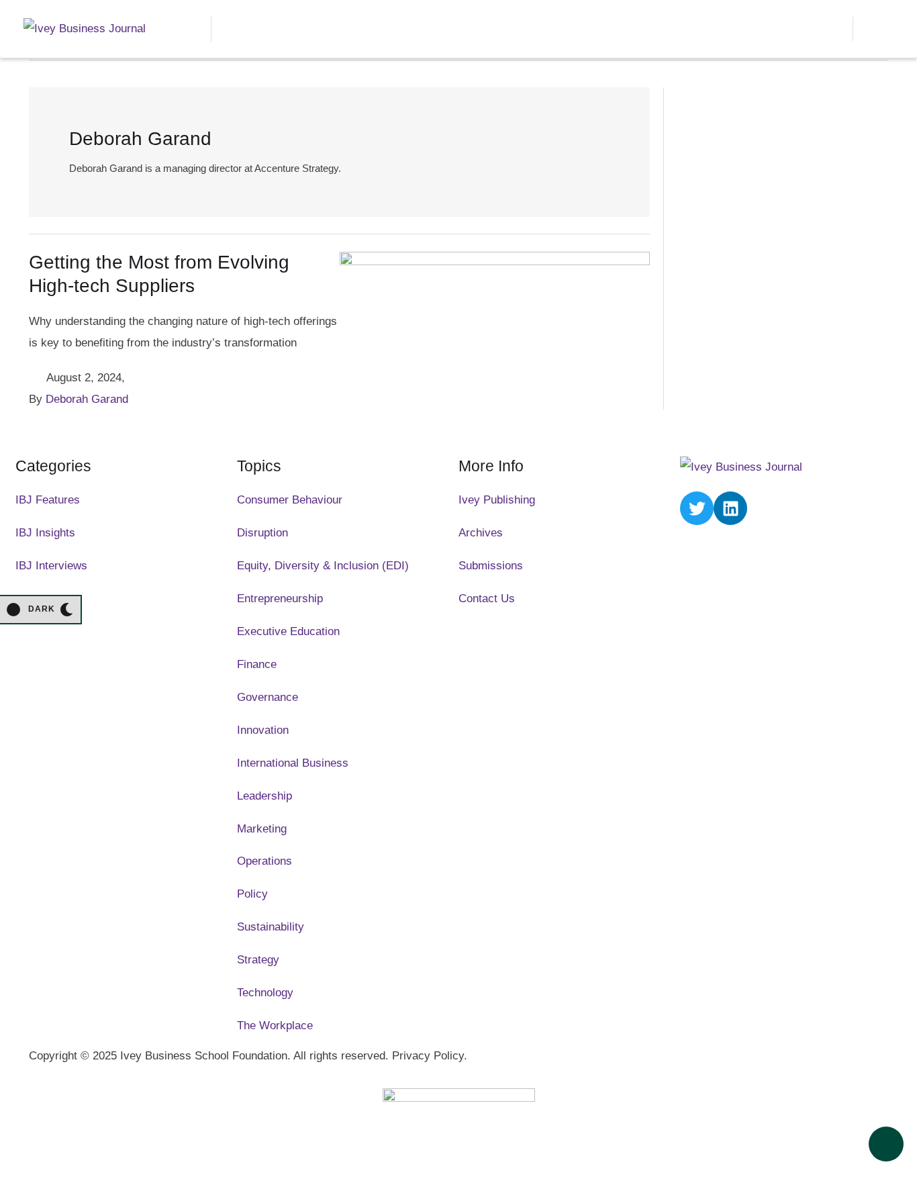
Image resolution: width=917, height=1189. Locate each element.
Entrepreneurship (280, 598)
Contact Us (486, 598)
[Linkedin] (730, 508)
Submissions (490, 565)
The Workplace (275, 1025)
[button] (831, 29)
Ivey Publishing (496, 499)
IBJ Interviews (51, 565)
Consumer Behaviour (289, 499)
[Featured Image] (495, 261)
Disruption (262, 532)
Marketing (262, 828)
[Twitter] (697, 508)
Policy (252, 894)
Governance (267, 697)
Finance (257, 664)
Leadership (264, 796)
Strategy (258, 959)
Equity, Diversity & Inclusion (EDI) (323, 565)
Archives (480, 532)
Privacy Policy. (429, 1055)
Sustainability (270, 926)
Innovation (263, 730)
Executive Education (288, 631)
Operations (264, 861)
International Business (292, 763)
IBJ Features (47, 499)
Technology (265, 992)
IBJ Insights (45, 532)
